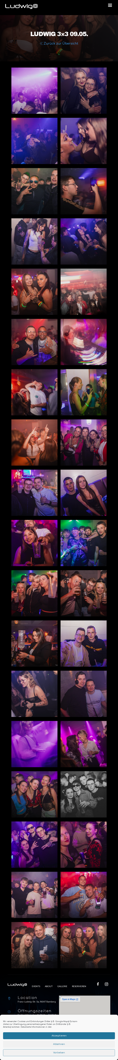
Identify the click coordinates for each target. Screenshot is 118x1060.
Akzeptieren (59, 1035)
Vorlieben (59, 1052)
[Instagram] (106, 984)
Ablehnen (59, 1044)
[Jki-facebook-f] (98, 984)
